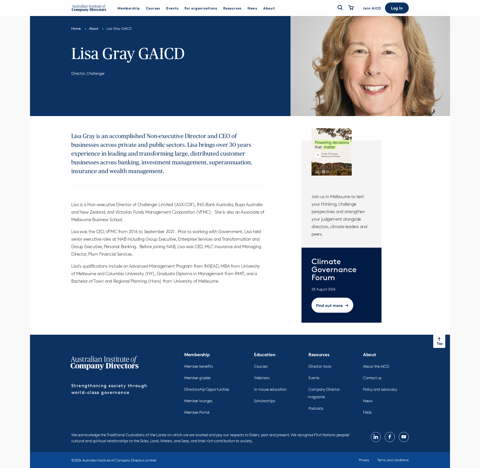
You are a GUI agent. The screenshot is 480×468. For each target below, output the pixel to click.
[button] (397, 8)
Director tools (319, 366)
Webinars (262, 377)
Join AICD (372, 8)
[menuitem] (129, 8)
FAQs (367, 412)
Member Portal (197, 412)
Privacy (364, 460)
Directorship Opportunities (206, 389)
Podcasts (316, 408)
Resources (318, 354)
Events (314, 377)
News (367, 400)
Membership (197, 354)
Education (264, 354)
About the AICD (376, 366)
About (369, 354)
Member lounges (198, 400)
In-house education (270, 389)
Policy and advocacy (380, 389)
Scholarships (264, 400)
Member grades (197, 377)
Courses (261, 366)
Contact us (372, 377)
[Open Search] (340, 8)
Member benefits (198, 366)
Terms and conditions (393, 460)
